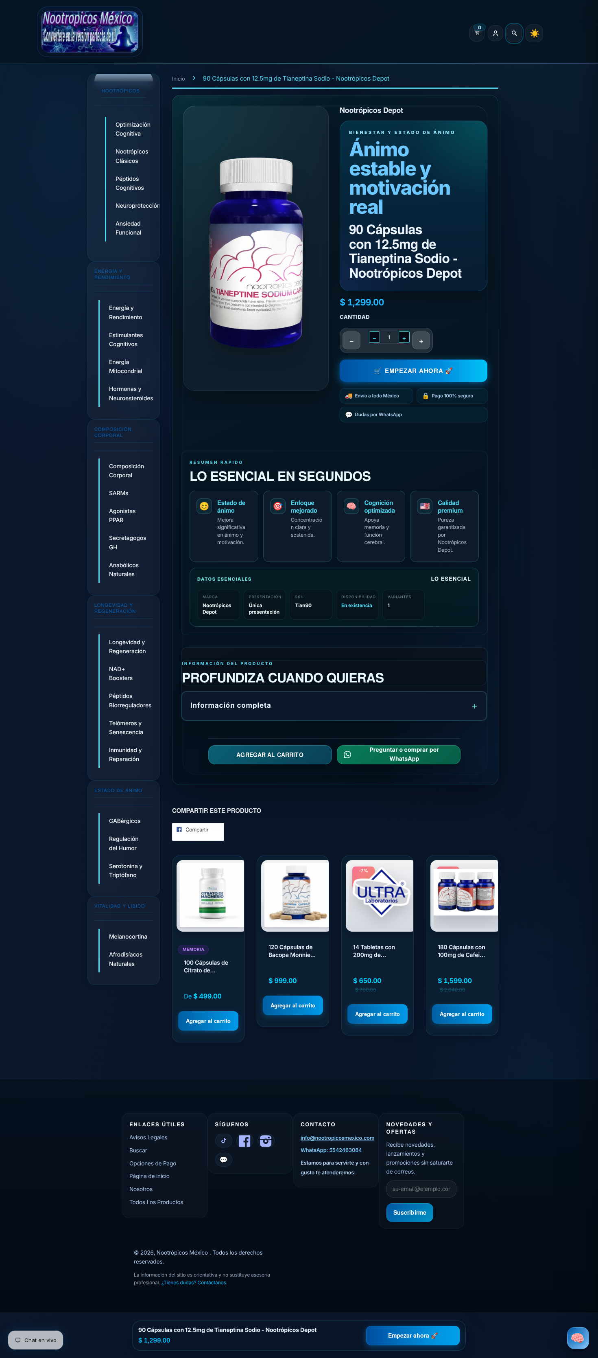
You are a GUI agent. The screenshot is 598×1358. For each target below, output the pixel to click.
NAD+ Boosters (121, 674)
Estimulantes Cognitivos (126, 340)
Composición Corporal (112, 432)
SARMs (119, 493)
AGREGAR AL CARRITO (269, 754)
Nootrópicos (121, 91)
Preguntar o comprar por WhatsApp (404, 754)
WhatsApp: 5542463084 (331, 1150)
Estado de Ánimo (118, 790)
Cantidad (355, 317)
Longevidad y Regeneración (115, 608)
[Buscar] (514, 33)
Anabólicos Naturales (124, 569)
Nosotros (141, 1189)
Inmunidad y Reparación (125, 755)
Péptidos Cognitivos (130, 183)
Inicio (178, 79)
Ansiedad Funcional (128, 228)
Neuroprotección (131, 205)
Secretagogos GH (127, 543)
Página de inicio (149, 1176)
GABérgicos (124, 821)
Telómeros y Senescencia (126, 728)
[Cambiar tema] (534, 33)
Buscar (138, 1150)
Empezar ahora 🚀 (413, 1335)
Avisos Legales (148, 1137)
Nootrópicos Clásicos (131, 156)
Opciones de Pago (152, 1164)
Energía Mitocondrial (125, 367)
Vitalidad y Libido (119, 906)
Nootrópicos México (183, 1253)
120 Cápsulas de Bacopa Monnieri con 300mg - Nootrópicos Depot (291, 951)
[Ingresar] (495, 33)
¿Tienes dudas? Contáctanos (194, 1282)
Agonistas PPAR (122, 516)
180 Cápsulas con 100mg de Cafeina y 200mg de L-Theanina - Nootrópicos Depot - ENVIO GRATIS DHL (462, 951)
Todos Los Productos (156, 1202)
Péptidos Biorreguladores (130, 701)
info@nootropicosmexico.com (337, 1138)
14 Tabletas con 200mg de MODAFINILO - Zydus (374, 951)
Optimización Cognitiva (131, 129)
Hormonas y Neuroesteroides (131, 393)
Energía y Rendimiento (112, 274)
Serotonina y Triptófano (125, 870)
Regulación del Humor (124, 843)
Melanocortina (128, 937)
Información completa (230, 706)
